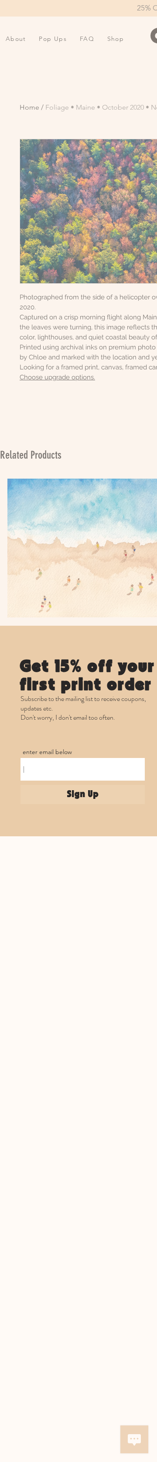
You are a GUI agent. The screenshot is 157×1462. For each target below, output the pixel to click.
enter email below (47, 752)
